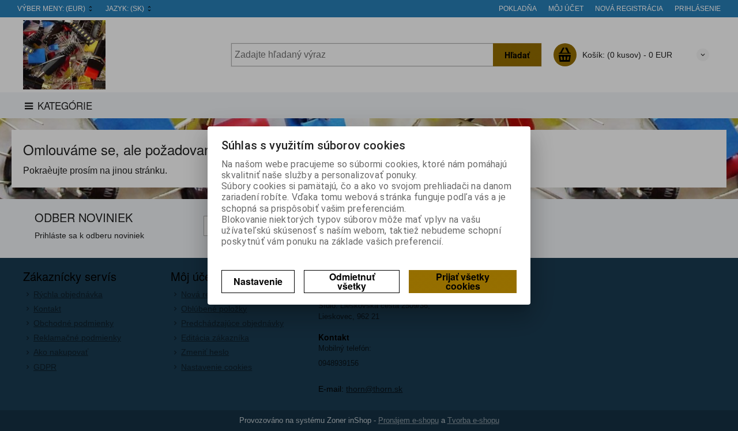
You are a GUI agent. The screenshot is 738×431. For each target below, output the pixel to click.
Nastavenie (258, 281)
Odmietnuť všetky (352, 281)
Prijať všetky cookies (463, 281)
